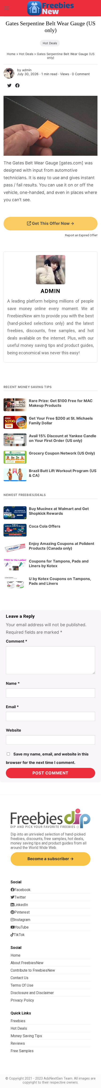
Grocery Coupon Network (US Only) (62, 453)
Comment (16, 641)
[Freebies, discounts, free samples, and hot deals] (50, 8)
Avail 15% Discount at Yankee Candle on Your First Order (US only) (62, 438)
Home (11, 54)
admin (26, 70)
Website (13, 730)
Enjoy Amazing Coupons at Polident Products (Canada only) (61, 546)
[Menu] (6, 8)
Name (13, 683)
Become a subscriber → (50, 858)
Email (12, 706)
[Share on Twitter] (8, 86)
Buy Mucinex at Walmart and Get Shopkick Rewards (59, 511)
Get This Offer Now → (52, 223)
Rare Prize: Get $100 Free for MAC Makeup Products (61, 403)
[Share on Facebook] (15, 86)
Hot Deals (50, 43)
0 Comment (81, 74)
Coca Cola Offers (44, 526)
